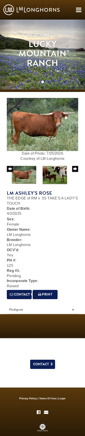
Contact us (22, 294)
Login (62, 398)
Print (46, 294)
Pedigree (16, 309)
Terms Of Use (47, 398)
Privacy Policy (28, 398)
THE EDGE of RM (22, 198)
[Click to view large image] (42, 124)
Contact (42, 364)
